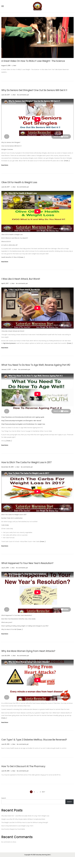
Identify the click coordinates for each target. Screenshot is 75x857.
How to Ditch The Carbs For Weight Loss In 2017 (26, 462)
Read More (4, 165)
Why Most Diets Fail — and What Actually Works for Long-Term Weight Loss (25, 816)
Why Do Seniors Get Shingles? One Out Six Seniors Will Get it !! (34, 90)
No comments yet (23, 95)
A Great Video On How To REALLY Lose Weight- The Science (33, 60)
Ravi (15, 65)
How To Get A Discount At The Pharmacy (23, 766)
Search (3, 798)
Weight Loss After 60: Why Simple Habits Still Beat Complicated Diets (23, 819)
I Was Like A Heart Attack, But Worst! (20, 278)
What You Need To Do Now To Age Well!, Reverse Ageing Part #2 (35, 364)
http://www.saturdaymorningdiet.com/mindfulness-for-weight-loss (23, 424)
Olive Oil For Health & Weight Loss (19, 182)
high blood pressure (9, 343)
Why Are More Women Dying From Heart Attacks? (28, 651)
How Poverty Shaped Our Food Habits (13, 829)
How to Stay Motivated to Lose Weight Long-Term (17, 826)
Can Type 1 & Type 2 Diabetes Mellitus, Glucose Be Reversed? (34, 739)
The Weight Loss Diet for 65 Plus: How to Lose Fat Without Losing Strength (24, 822)
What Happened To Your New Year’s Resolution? (27, 563)
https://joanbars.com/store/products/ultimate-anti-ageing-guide (22, 417)
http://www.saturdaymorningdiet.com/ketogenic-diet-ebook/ (21, 421)
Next (43, 792)
